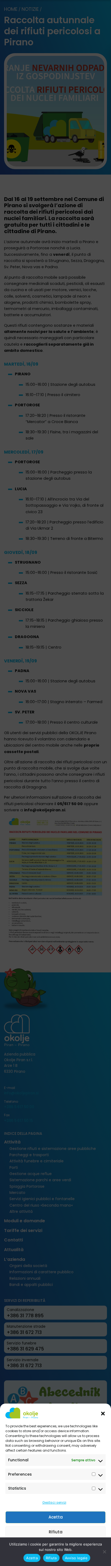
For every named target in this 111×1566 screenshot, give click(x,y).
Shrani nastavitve (55, 1547)
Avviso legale (53, 1559)
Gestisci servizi (54, 1502)
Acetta (55, 1517)
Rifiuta (56, 1532)
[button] (103, 1413)
